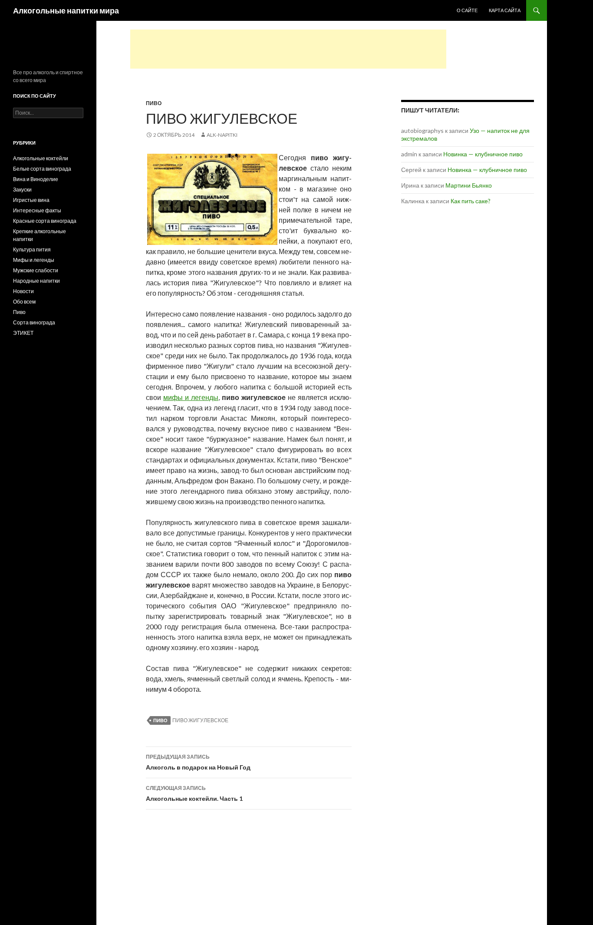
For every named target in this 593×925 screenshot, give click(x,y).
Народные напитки (36, 281)
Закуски (22, 189)
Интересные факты (37, 210)
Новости (23, 291)
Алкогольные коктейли (40, 158)
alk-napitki (222, 135)
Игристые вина (31, 200)
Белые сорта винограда (42, 168)
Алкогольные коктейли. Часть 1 (194, 793)
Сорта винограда (34, 322)
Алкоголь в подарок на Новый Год (198, 762)
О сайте (467, 10)
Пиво (153, 103)
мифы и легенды (190, 397)
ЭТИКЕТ (23, 333)
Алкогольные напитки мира (66, 10)
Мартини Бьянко (468, 185)
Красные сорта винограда (44, 221)
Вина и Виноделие (35, 179)
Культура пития (32, 249)
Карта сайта (505, 10)
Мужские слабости (35, 270)
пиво (160, 720)
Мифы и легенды (33, 260)
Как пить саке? (471, 201)
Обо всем (24, 301)
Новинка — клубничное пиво (483, 154)
